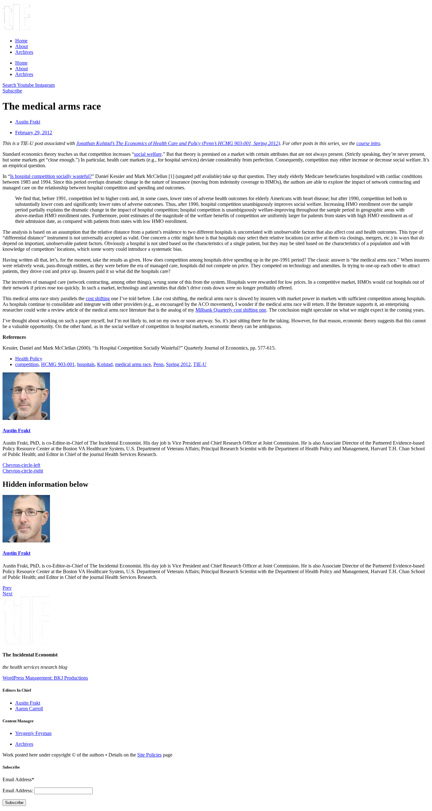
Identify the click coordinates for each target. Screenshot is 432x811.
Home (21, 40)
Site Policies (149, 754)
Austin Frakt (16, 430)
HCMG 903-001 (58, 364)
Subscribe (14, 802)
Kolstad (105, 364)
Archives (24, 52)
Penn (158, 364)
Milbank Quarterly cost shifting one (230, 310)
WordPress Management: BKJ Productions (45, 678)
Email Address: (18, 790)
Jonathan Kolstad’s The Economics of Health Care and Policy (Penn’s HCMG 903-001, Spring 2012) (178, 143)
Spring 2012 (178, 364)
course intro (368, 143)
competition (27, 364)
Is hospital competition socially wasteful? (51, 176)
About (21, 46)
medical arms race (133, 364)
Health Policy (28, 358)
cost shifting (98, 298)
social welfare (148, 154)
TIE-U (200, 364)
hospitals (86, 364)
